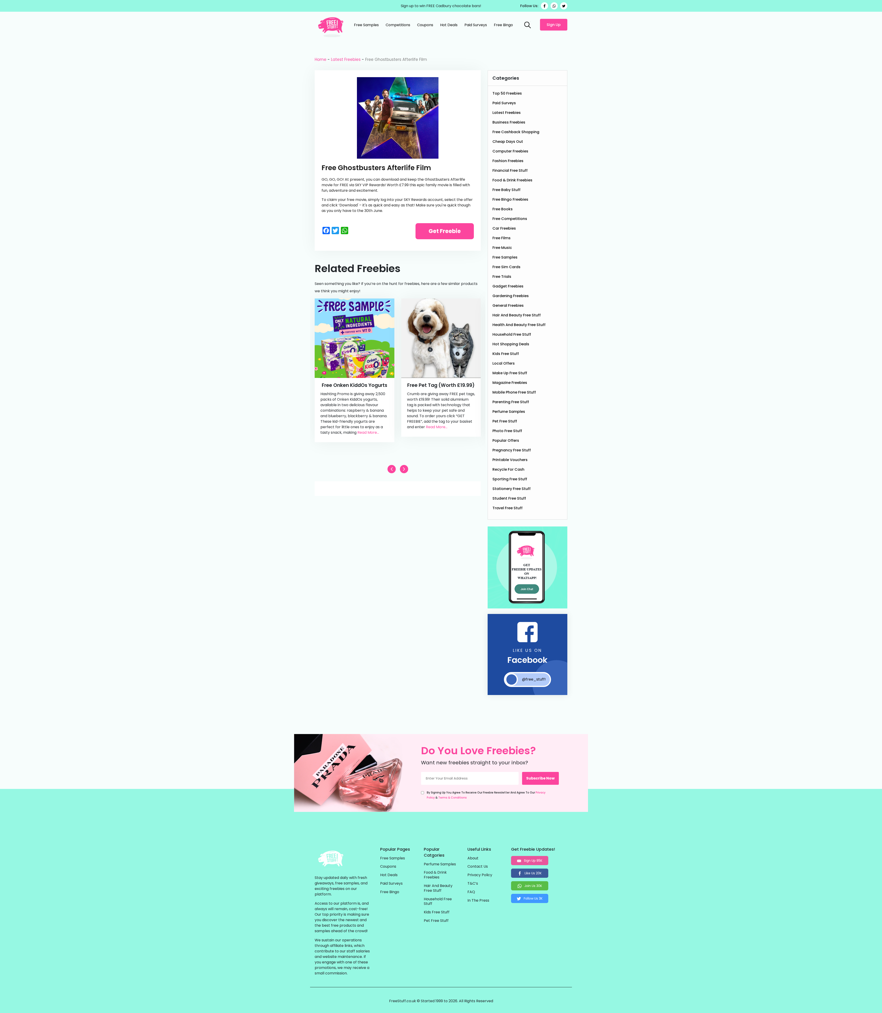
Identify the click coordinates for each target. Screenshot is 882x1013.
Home (320, 59)
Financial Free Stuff (510, 170)
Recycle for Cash (508, 469)
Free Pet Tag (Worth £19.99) (441, 385)
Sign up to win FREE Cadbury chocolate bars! (441, 5)
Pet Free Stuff (504, 421)
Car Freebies (504, 228)
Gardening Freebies (510, 295)
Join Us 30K (532, 886)
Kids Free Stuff (505, 353)
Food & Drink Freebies (512, 180)
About (472, 858)
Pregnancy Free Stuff (511, 450)
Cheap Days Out (507, 141)
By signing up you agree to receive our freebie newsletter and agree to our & (486, 795)
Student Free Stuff (509, 498)
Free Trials (501, 276)
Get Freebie (445, 231)
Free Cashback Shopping (515, 132)
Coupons (425, 25)
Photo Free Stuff (507, 430)
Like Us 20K (533, 873)
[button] (404, 469)
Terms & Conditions (452, 797)
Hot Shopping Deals (510, 344)
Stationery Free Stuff (511, 488)
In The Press (478, 900)
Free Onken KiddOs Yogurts (354, 385)
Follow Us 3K (533, 898)
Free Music (502, 247)
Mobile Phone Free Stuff (514, 392)
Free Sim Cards (506, 267)
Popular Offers (505, 440)
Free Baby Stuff (506, 189)
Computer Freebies (510, 151)
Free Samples (366, 25)
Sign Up (554, 24)
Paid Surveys (475, 25)
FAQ (471, 892)
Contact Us (477, 866)
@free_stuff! (534, 679)
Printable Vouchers (510, 459)
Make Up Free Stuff (509, 373)
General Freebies (508, 305)
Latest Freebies (346, 59)
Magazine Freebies (509, 382)
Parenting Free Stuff (510, 402)
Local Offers (503, 363)
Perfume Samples (508, 411)
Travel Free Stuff (507, 508)
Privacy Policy (479, 875)
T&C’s (472, 883)
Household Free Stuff (511, 334)
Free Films (501, 238)
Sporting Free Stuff (509, 479)
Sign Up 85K (532, 860)
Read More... (368, 432)
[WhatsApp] (554, 5)
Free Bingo (503, 25)
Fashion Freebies (507, 160)
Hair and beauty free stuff (516, 315)
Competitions (398, 25)
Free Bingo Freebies (510, 199)
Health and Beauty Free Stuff (519, 324)
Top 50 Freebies (507, 93)
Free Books (502, 209)
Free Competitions (509, 218)
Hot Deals (449, 25)
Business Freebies (508, 122)
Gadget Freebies (507, 286)
